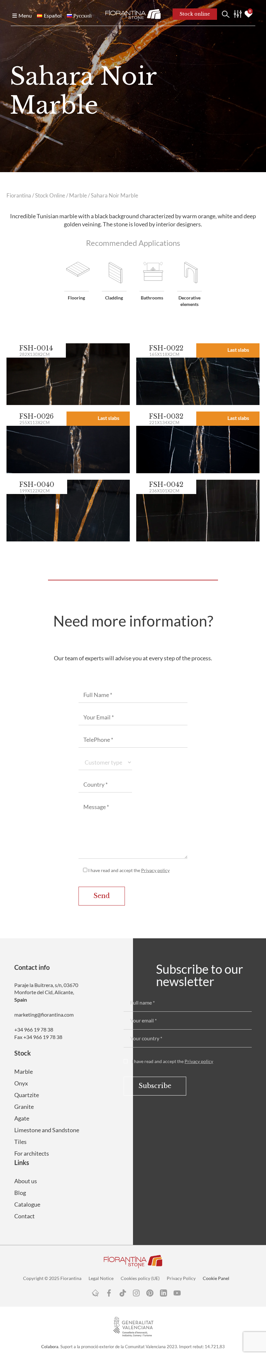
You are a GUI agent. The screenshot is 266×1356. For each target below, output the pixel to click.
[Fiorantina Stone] (133, 14)
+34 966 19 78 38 (33, 1029)
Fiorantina (18, 195)
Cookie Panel (216, 1278)
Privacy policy (155, 870)
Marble (78, 195)
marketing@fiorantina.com (44, 1014)
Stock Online (50, 195)
